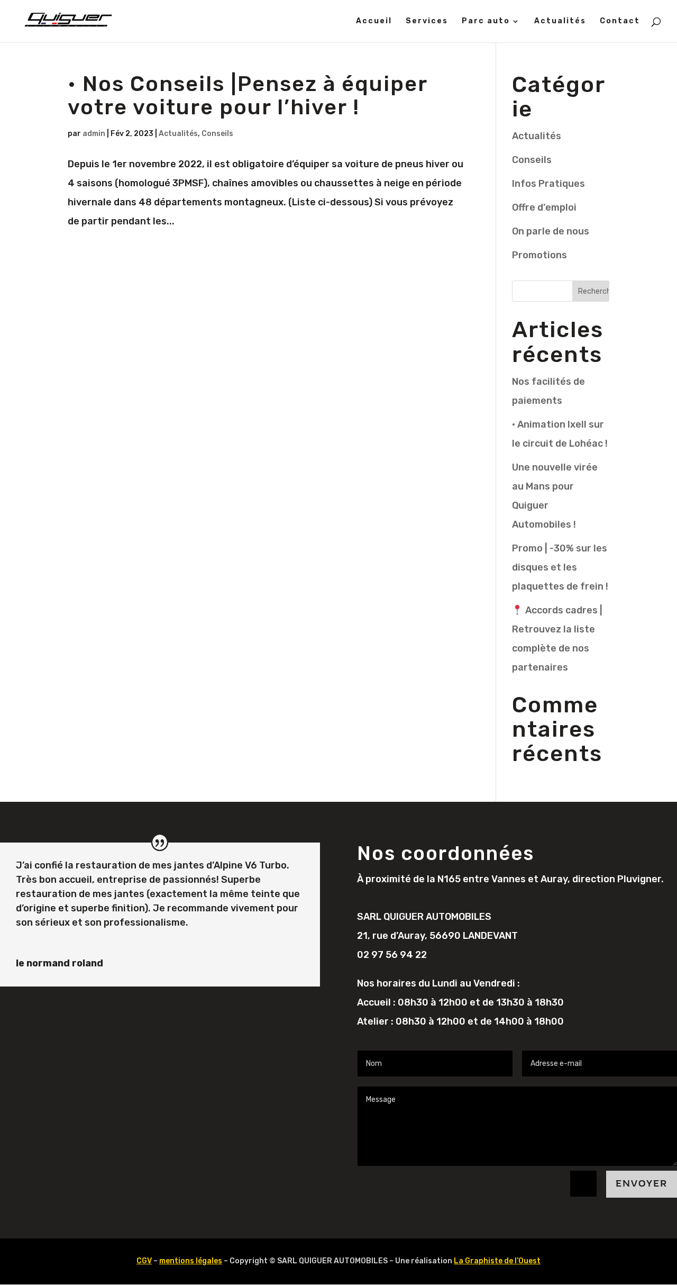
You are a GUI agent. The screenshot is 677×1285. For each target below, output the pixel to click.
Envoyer (641, 1183)
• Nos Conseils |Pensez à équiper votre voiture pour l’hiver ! (247, 95)
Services (427, 21)
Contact (620, 21)
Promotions (539, 255)
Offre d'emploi (544, 207)
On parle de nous (550, 231)
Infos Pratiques (548, 183)
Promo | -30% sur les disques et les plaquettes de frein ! (560, 567)
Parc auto (486, 21)
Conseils (217, 133)
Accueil (374, 21)
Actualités (560, 21)
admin (94, 133)
